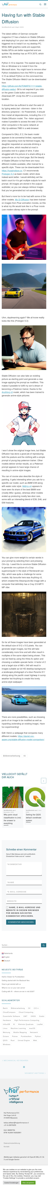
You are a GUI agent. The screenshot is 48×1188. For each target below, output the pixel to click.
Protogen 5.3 (8, 173)
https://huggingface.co (12, 170)
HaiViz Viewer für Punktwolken (13, 977)
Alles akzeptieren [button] (28, 1182)
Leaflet (40, 1024)
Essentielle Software (11, 1016)
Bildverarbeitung (18, 1008)
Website (12, 901)
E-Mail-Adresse (16, 892)
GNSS (33, 1016)
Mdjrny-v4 (27, 486)
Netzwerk (34, 1032)
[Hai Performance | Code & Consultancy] (9, 4)
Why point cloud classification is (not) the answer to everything (12, 819)
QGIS (5, 1040)
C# (29, 1008)
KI (14, 1024)
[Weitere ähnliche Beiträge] (43, 780)
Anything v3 (7, 392)
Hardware (7, 1020)
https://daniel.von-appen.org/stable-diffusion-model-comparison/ (23, 738)
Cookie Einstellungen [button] (11, 1182)
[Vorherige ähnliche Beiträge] (38, 780)
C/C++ (36, 1008)
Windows (6, 1044)
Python (38, 1036)
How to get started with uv (11, 984)
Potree (15, 1036)
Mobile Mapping (20, 1032)
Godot (41, 1016)
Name (10, 882)
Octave (6, 1036)
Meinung (6, 1032)
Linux (5, 1028)
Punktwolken (26, 1036)
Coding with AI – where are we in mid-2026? (18, 991)
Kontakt (6, 1146)
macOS (32, 1028)
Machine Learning (18, 1028)
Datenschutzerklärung (12, 1143)
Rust (13, 1040)
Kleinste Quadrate (26, 1024)
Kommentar (14, 864)
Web (35, 1040)
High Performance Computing (26, 1020)
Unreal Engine (24, 1040)
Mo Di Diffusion (22, 199)
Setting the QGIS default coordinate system (33, 817)
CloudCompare (9, 1012)
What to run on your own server (13, 988)
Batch (5, 1008)
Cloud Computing (26, 1012)
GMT (25, 1016)
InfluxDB (6, 1024)
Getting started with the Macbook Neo (16, 980)
